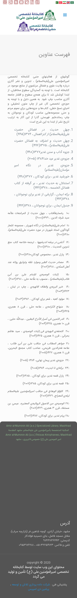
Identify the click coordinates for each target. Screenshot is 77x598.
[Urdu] (57, 2)
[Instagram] (16, 3)
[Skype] (37, 3)
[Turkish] (61, 2)
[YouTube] (21, 3)
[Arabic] (72, 2)
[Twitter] (27, 3)
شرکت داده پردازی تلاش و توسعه (31, 584)
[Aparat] (5, 3)
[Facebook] (32, 3)
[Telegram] (11, 3)
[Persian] (65, 2)
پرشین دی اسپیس (38, 589)
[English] (68, 2)
